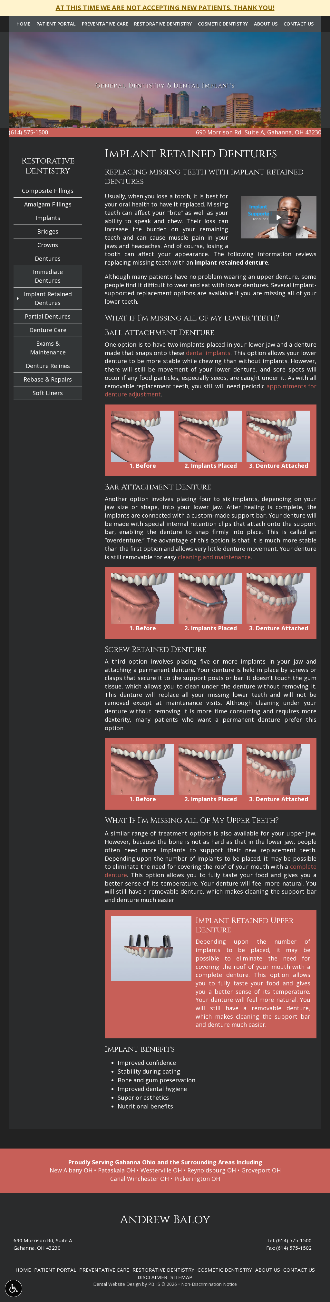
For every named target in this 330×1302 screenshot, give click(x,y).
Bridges (47, 231)
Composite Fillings (47, 190)
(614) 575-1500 (294, 1240)
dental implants (208, 353)
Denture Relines (48, 366)
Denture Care (47, 330)
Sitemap (181, 1277)
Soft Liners (48, 393)
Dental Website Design (117, 1284)
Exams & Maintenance (48, 348)
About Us (265, 23)
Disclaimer (152, 1277)
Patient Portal (56, 23)
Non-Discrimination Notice (209, 1284)
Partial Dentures (48, 316)
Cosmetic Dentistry (223, 23)
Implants (47, 218)
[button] (278, 217)
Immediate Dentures (48, 276)
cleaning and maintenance (214, 557)
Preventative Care (105, 23)
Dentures (48, 258)
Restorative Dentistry (163, 23)
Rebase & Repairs (48, 379)
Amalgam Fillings (48, 204)
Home (23, 23)
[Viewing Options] (13, 1288)
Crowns (47, 245)
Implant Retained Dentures (48, 298)
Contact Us (299, 23)
